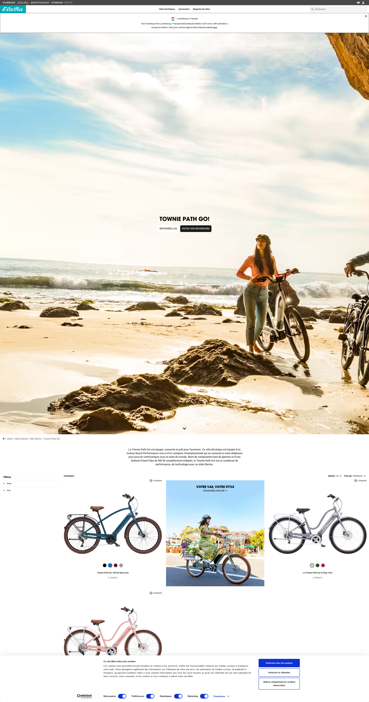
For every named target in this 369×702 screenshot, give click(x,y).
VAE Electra (35, 438)
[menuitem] (167, 9)
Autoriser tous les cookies (279, 663)
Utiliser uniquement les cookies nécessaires (279, 684)
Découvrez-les (168, 228)
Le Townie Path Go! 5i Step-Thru (317, 573)
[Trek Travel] (62, 2)
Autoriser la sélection (279, 672)
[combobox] (338, 9)
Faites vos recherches (196, 228)
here (215, 27)
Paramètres (219, 696)
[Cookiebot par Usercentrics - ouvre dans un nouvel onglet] (84, 696)
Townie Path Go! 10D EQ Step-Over (113, 573)
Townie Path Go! (51, 438)
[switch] (150, 696)
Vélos (10, 438)
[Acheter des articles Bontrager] (40, 2)
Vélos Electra (21, 438)
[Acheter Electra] (23, 2)
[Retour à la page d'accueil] (3, 438)
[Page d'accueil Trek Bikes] (9, 2)
